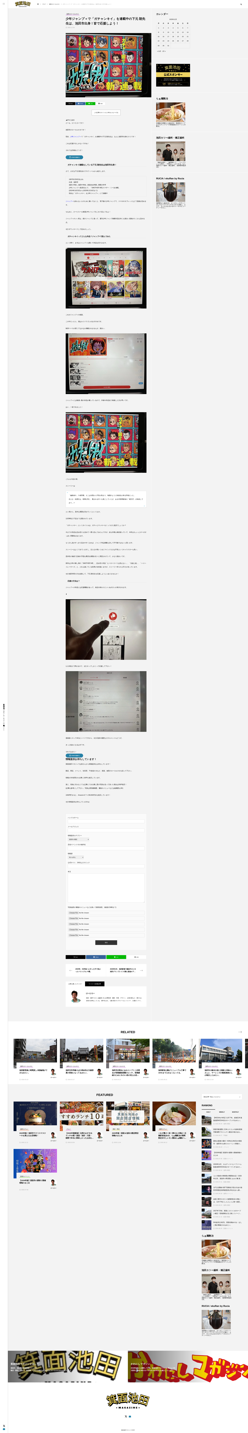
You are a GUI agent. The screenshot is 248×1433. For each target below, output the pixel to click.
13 (183, 32)
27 (183, 41)
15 (158, 36)
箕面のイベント (228, 1158)
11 (173, 32)
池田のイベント (228, 1193)
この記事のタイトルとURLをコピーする (106, 112)
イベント (226, 1147)
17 (168, 36)
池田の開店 (226, 1124)
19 (178, 36)
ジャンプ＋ (69, 201)
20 (183, 36)
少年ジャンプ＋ (75, 136)
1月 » (164, 51)
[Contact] (4, 1429)
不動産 (225, 1135)
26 (178, 41)
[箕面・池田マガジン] (23, 4)
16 (163, 36)
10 (168, 32)
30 (163, 45)
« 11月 (159, 51)
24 (168, 41)
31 (168, 45)
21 (187, 36)
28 (187, 41)
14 (187, 32)
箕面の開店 (226, 1182)
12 (178, 32)
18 (173, 36)
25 (173, 41)
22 (158, 41)
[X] (4, 1426)
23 (163, 41)
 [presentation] (240, 1032)
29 (158, 45)
